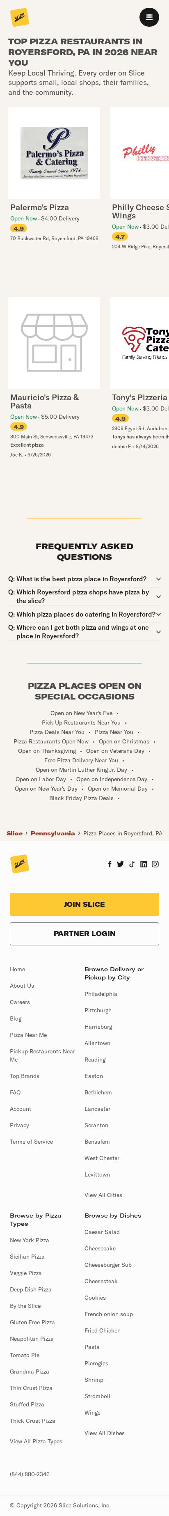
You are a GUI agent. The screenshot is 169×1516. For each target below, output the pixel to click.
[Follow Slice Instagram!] (155, 865)
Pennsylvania (53, 833)
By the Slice (25, 1306)
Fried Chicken (102, 1330)
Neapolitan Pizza (32, 1338)
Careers (20, 1002)
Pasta (92, 1347)
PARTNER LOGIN (85, 933)
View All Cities (103, 1195)
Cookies (95, 1297)
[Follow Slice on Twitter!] (120, 865)
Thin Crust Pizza (31, 1388)
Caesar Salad (102, 1232)
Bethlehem (98, 1092)
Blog (15, 1018)
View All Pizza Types (36, 1441)
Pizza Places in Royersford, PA (122, 833)
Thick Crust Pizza (32, 1420)
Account (20, 1108)
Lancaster (97, 1108)
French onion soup (108, 1314)
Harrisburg (98, 1026)
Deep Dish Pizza (31, 1289)
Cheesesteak (101, 1281)
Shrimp (93, 1379)
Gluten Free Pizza (32, 1322)
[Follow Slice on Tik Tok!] (132, 865)
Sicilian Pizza (27, 1256)
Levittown (97, 1174)
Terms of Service (31, 1141)
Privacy (19, 1125)
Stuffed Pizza (27, 1404)
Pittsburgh (98, 1010)
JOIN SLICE (84, 904)
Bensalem (97, 1141)
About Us (22, 985)
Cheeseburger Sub (108, 1264)
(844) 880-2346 (30, 1474)
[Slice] (20, 18)
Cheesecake (100, 1248)
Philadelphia (100, 994)
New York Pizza (29, 1240)
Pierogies (96, 1363)
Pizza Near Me (28, 1035)
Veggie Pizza (26, 1273)
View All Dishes (104, 1433)
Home (17, 969)
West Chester (101, 1158)
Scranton (96, 1125)
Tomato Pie (24, 1355)
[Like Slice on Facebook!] (110, 865)
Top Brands (24, 1076)
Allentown (97, 1043)
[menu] (149, 17)
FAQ (15, 1092)
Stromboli (97, 1396)
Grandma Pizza (29, 1371)
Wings (92, 1412)
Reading (94, 1059)
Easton (93, 1076)
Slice (15, 833)
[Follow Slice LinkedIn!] (143, 865)
